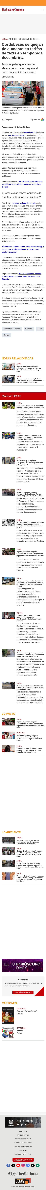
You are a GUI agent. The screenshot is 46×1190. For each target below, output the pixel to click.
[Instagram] (23, 1165)
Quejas (6, 335)
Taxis (40, 329)
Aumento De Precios (12, 329)
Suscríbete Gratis (23, 992)
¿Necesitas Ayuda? (23, 1160)
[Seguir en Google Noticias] (42, 120)
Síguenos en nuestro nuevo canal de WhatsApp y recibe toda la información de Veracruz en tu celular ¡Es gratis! (23, 249)
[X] (13, 1165)
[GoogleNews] (28, 1165)
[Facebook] (8, 1165)
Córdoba (28, 329)
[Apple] (33, 1165)
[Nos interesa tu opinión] (23, 1122)
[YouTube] (18, 1165)
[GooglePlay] (38, 1165)
